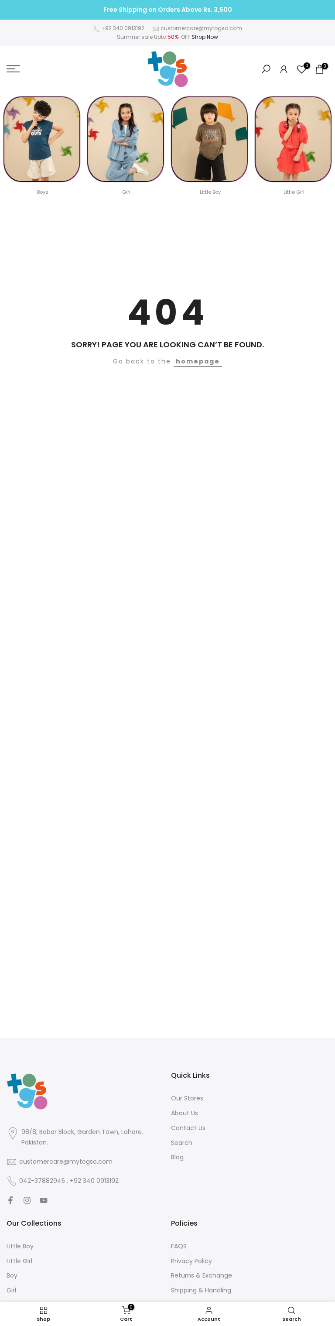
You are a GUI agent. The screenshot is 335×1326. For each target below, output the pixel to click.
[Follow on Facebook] (10, 1200)
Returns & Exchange (201, 1275)
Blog (177, 1157)
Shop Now (204, 37)
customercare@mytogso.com (201, 28)
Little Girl (19, 1261)
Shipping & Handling (201, 1290)
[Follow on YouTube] (44, 1200)
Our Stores (187, 1098)
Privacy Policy (191, 1261)
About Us (184, 1113)
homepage (198, 361)
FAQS (179, 1246)
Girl (11, 1290)
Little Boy (20, 1246)
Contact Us (188, 1128)
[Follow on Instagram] (27, 1200)
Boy (12, 1275)
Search (181, 1143)
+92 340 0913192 (122, 28)
